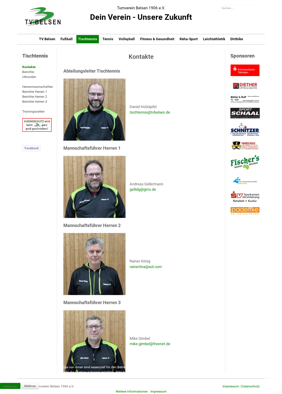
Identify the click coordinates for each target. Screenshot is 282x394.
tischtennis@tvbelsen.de (150, 112)
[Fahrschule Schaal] (245, 145)
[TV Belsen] (43, 17)
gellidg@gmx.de (143, 189)
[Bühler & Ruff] (245, 99)
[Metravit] (245, 180)
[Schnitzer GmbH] (245, 129)
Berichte (28, 72)
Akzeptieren (10, 386)
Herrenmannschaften (37, 87)
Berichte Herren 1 (34, 92)
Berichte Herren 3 (34, 101)
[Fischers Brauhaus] (245, 162)
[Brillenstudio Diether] (245, 86)
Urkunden (29, 77)
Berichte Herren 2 (34, 97)
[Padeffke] (245, 210)
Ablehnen (30, 386)
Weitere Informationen (132, 391)
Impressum (158, 391)
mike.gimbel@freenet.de (150, 344)
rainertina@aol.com (146, 267)
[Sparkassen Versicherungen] (245, 196)
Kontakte (29, 67)
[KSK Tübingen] (245, 70)
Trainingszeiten (33, 111)
